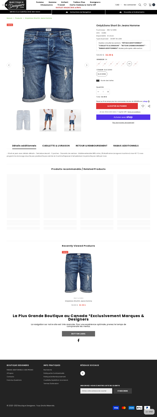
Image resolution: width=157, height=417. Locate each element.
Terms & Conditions (133, 112)
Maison (9, 18)
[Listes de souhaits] (145, 4)
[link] (143, 106)
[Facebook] (78, 340)
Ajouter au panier (117, 106)
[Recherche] (140, 4)
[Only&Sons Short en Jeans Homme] (78, 273)
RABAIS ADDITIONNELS (126, 145)
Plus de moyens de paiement (123, 123)
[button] (9, 65)
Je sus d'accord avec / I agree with (113, 112)
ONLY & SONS (112, 30)
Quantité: (100, 87)
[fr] (112, 4)
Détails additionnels (24, 145)
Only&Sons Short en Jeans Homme (78, 301)
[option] (48, 65)
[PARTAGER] (148, 106)
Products (18, 18)
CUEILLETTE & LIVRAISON (56, 145)
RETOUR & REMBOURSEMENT (91, 145)
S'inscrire (123, 391)
